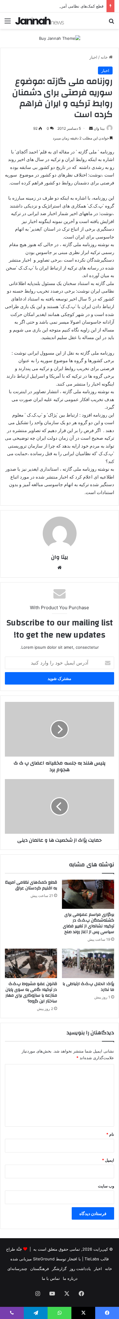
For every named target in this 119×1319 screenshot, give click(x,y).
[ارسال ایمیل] (91, 128)
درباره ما (70, 1278)
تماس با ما (51, 1278)
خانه (105, 57)
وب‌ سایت (106, 1185)
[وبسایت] (59, 567)
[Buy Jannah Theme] (59, 38)
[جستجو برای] (111, 23)
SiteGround (44, 1258)
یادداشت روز (80, 1268)
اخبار (93, 57)
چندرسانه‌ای (17, 1268)
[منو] (8, 23)
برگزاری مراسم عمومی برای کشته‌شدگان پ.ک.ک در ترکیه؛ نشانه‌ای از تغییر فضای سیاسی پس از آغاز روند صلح (88, 923)
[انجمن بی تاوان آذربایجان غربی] (39, 21)
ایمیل (108, 1160)
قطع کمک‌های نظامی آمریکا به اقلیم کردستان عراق (60, 6)
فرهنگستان (39, 1268)
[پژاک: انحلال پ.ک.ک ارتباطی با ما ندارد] (88, 963)
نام (110, 1134)
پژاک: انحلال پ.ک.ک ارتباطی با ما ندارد (88, 987)
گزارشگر (59, 1268)
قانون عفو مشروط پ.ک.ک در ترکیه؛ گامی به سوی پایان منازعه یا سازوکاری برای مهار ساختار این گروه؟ (31, 992)
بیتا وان (99, 128)
